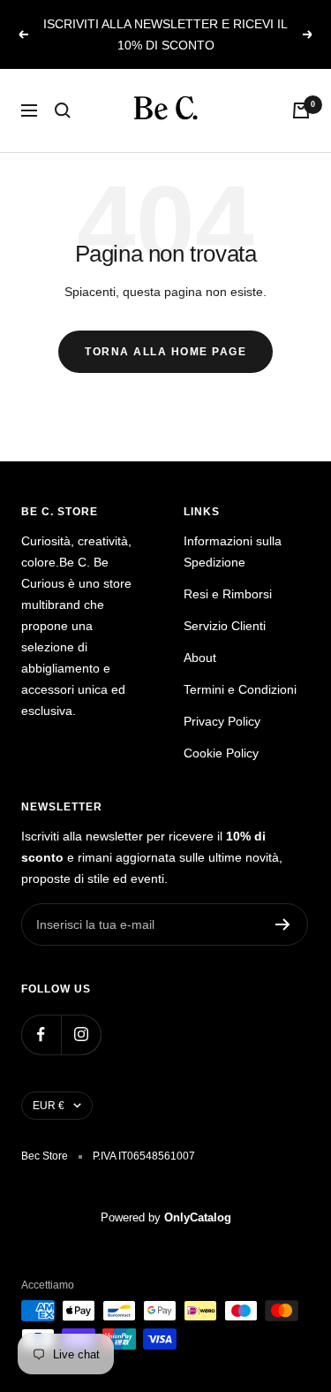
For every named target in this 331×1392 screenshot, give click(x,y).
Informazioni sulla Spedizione (233, 551)
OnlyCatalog (197, 1217)
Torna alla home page (165, 352)
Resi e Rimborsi (228, 594)
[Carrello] (301, 110)
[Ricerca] (63, 110)
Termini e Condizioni (240, 689)
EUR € (48, 1105)
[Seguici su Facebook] (41, 1034)
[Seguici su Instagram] (81, 1034)
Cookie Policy (221, 753)
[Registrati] (282, 924)
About (200, 657)
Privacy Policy (222, 721)
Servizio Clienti (225, 626)
